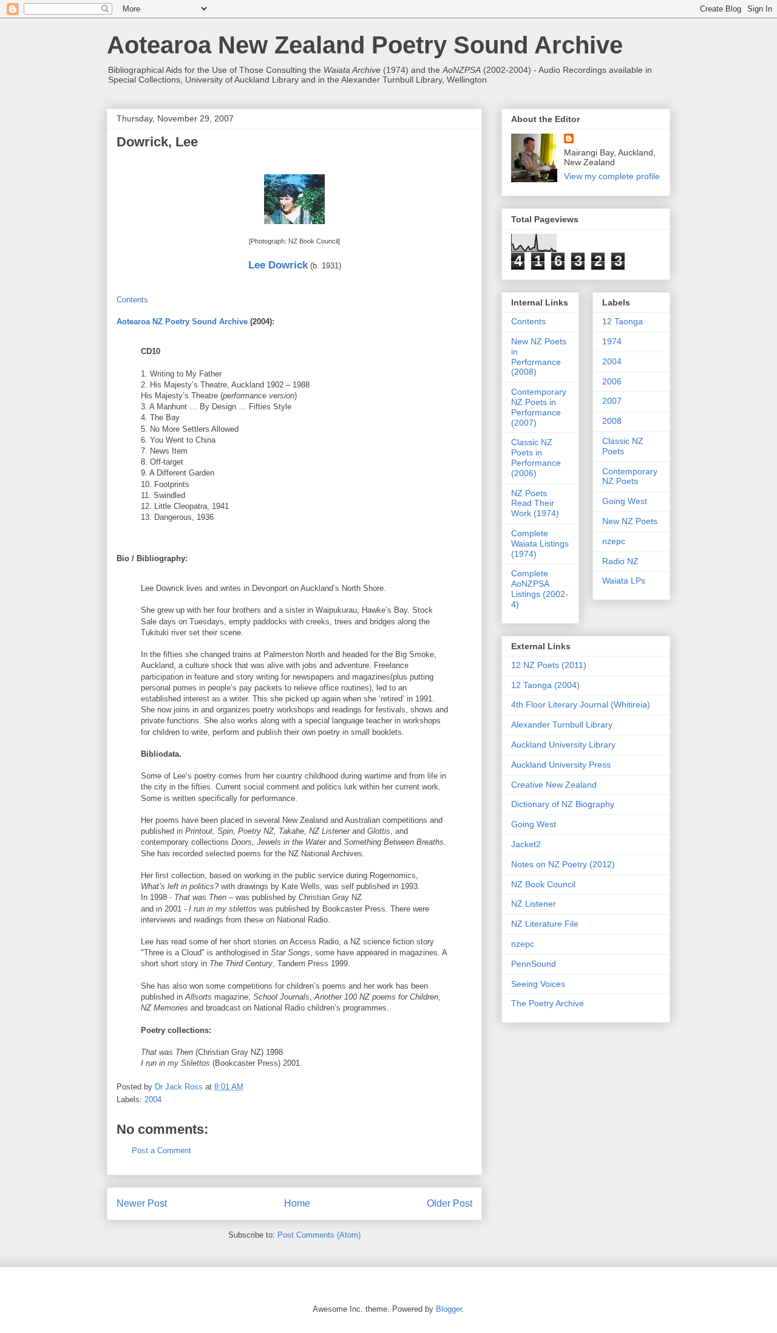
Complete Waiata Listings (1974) (540, 543)
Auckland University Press (561, 764)
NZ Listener (533, 904)
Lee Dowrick (278, 265)
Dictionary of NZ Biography (562, 804)
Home (297, 1203)
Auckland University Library (563, 744)
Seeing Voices (538, 984)
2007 (612, 401)
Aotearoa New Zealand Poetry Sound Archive (365, 45)
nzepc (613, 541)
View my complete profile (612, 176)
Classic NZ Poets (622, 446)
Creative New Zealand (554, 784)
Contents (132, 299)
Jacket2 (526, 844)
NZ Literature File (545, 924)
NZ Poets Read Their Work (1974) (535, 503)
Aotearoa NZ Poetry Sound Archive (182, 321)
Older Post (449, 1203)
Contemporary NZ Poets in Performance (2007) (538, 407)
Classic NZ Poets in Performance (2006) (536, 457)
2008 (612, 421)
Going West (624, 501)
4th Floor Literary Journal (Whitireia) (580, 704)
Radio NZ (620, 561)
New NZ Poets (629, 521)
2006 (612, 381)
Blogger (449, 1309)
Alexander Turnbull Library (561, 724)
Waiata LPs (623, 580)
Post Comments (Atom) (319, 1234)
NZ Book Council (543, 884)
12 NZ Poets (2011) (548, 665)
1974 (612, 341)
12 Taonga (622, 321)
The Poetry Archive (547, 1003)
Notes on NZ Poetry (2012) (563, 864)
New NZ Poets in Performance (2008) (538, 356)
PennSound (533, 964)
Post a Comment (161, 1150)
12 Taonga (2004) (545, 685)
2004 (152, 1099)
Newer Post (142, 1203)
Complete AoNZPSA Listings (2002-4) (539, 588)
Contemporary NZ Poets (629, 476)
